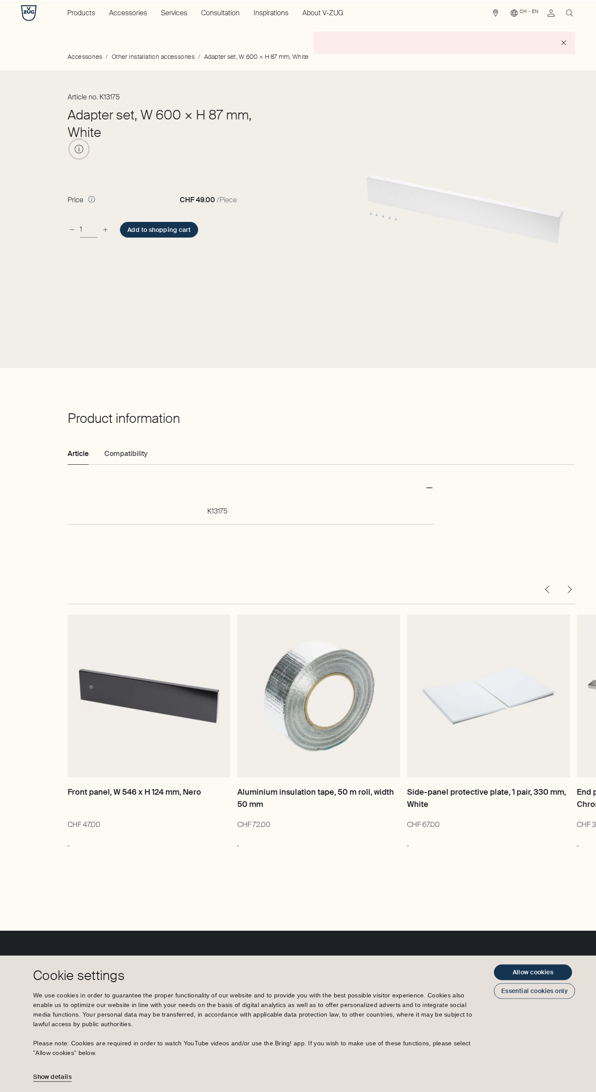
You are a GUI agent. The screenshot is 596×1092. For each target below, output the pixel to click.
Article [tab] (78, 453)
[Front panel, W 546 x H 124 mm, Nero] (149, 696)
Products (81, 12)
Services (174, 12)
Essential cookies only (534, 991)
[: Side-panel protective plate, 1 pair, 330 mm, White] (407, 841)
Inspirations (270, 12)
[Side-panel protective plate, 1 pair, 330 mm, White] (488, 696)
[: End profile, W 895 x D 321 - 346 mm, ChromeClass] (577, 841)
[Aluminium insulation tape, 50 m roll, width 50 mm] (318, 696)
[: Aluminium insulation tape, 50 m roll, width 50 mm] (238, 841)
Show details (52, 1077)
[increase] (105, 229)
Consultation (220, 12)
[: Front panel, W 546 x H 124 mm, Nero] (68, 841)
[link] (495, 15)
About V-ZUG (322, 12)
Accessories (128, 12)
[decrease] (72, 229)
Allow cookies (533, 972)
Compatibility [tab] (125, 453)
